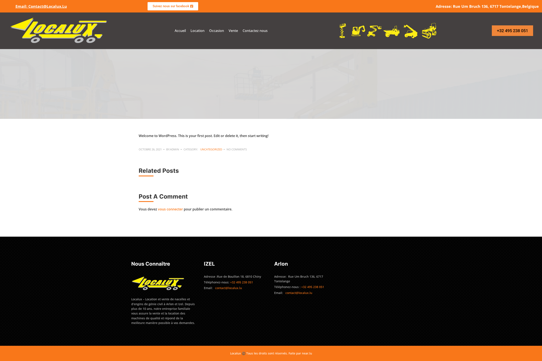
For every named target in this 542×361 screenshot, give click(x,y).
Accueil (180, 30)
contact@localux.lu (228, 288)
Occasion (216, 30)
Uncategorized (211, 149)
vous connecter (170, 209)
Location (198, 30)
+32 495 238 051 (313, 287)
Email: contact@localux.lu (41, 6)
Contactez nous (255, 30)
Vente (233, 30)
